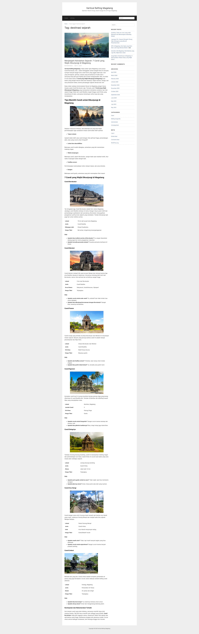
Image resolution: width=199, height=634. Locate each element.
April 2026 (113, 72)
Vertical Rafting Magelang (99, 8)
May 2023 (113, 107)
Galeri (112, 115)
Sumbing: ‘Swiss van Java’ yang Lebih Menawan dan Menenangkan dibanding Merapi (121, 34)
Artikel (72, 18)
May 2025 (113, 101)
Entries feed (114, 136)
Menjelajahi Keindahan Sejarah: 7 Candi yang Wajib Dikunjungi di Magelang (84, 62)
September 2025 (115, 94)
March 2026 (114, 75)
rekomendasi (69, 65)
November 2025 (115, 88)
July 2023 (113, 104)
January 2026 (114, 81)
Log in (112, 133)
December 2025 (115, 85)
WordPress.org (115, 142)
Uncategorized (115, 125)
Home (66, 18)
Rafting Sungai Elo (115, 118)
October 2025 (114, 91)
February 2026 (115, 78)
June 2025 (114, 97)
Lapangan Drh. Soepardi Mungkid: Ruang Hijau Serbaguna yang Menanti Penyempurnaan (121, 41)
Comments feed (115, 139)
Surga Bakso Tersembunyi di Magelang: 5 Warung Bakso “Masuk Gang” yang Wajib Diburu (121, 57)
